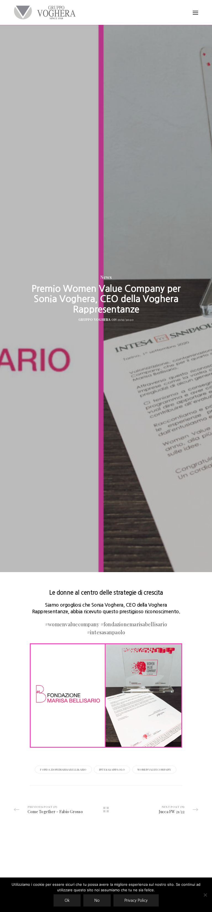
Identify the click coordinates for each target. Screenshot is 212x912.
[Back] (106, 809)
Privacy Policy (136, 900)
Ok (67, 900)
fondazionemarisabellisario (63, 769)
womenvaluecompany (154, 769)
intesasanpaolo (112, 769)
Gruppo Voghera (94, 319)
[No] (205, 895)
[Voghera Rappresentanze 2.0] (46, 12)
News (106, 277)
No (97, 900)
